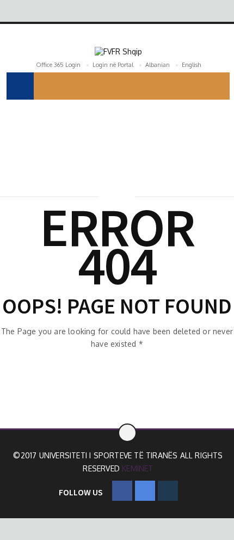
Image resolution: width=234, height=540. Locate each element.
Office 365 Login (58, 65)
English (191, 65)
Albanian (157, 65)
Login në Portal (113, 65)
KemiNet (137, 468)
